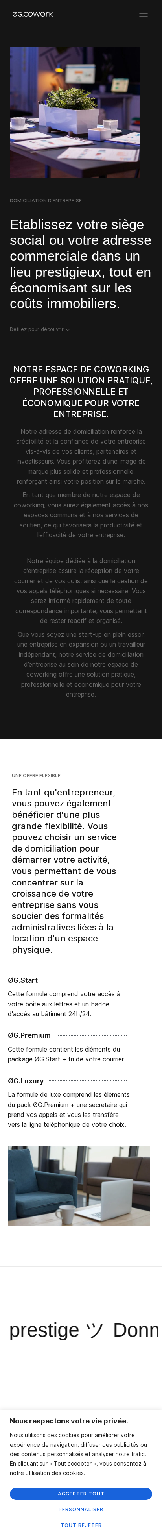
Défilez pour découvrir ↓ (40, 329)
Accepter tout (81, 1494)
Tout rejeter (81, 1525)
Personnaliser (81, 1509)
